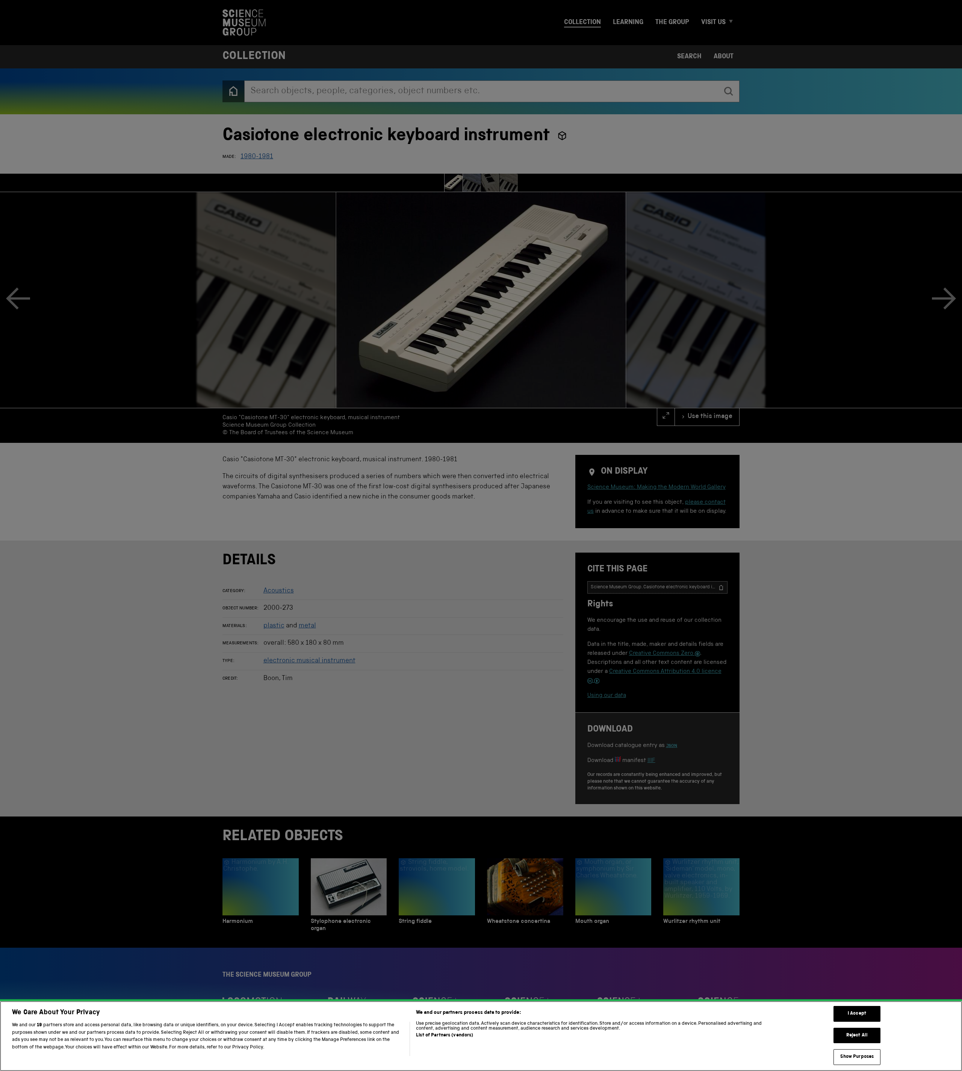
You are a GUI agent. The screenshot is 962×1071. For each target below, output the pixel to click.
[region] (481, 1036)
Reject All (857, 1035)
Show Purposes (857, 1056)
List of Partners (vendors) (444, 1035)
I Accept (857, 1013)
